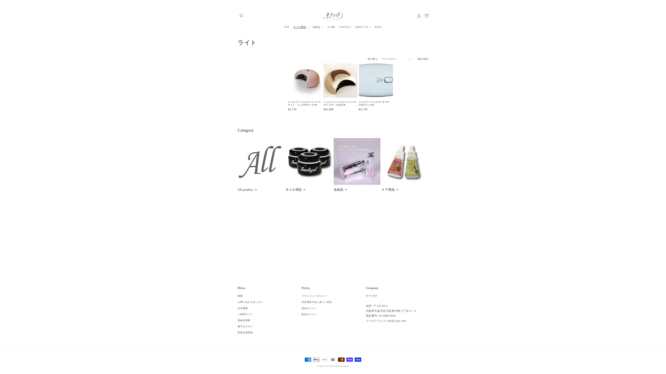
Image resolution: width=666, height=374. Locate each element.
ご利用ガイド (245, 314)
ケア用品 (388, 189)
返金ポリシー (309, 308)
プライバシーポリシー (314, 296)
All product (245, 189)
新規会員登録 (245, 332)
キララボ (328, 366)
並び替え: (373, 59)
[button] (241, 16)
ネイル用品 (294, 189)
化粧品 (338, 189)
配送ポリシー (309, 314)
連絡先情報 (244, 320)
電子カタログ (245, 326)
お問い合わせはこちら (250, 302)
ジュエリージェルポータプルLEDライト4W (374, 103)
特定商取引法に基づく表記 (317, 302)
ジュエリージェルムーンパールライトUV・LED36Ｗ (339, 103)
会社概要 (243, 308)
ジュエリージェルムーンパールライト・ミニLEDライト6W (304, 103)
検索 (240, 296)
